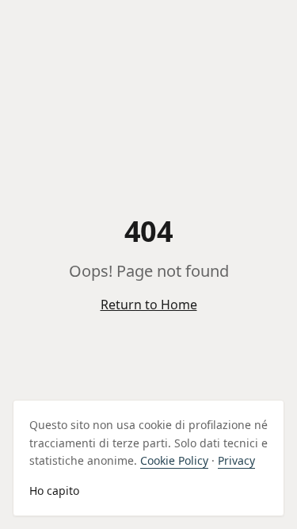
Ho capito (54, 490)
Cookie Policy (174, 460)
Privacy (236, 460)
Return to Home (149, 304)
